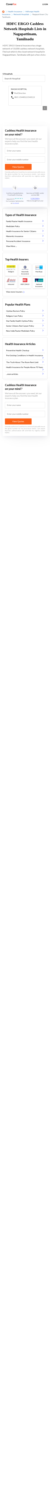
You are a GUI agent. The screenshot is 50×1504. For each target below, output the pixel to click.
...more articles (12, 374)
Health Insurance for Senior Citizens (21, 231)
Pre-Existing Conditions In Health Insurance (24, 355)
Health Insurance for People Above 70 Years (24, 367)
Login (45, 4)
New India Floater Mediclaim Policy (20, 331)
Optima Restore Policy (15, 311)
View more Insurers (14, 292)
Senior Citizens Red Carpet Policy (20, 326)
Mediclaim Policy (13, 226)
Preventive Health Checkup (17, 350)
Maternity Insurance (14, 236)
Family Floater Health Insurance (19, 221)
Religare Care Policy (14, 316)
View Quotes (18, 167)
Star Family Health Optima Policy (19, 321)
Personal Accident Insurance (18, 241)
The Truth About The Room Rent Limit (22, 362)
